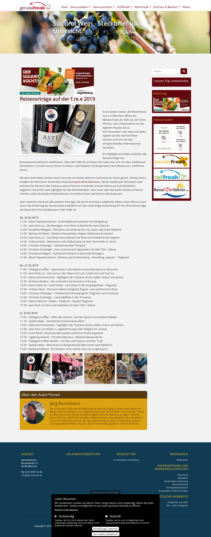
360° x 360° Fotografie (177, 505)
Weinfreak (142, 7)
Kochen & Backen (166, 7)
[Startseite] (35, 6)
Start (64, 7)
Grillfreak (123, 7)
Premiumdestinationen (177, 487)
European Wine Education (84, 182)
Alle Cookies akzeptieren (105, 534)
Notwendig (66, 516)
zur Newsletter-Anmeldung (126, 459)
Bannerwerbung (180, 484)
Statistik (115, 516)
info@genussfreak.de (31, 475)
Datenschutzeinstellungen (105, 492)
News (186, 7)
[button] (35, 368)
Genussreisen (102, 7)
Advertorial (182, 474)
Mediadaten (182, 459)
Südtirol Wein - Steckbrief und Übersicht (97, 27)
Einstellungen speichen (105, 528)
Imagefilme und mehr (178, 502)
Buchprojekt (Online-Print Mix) (173, 490)
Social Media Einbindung (176, 481)
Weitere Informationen (66, 509)
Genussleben (79, 7)
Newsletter (183, 477)
